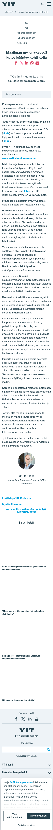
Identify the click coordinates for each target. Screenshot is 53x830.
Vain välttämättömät (14, 816)
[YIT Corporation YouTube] (37, 719)
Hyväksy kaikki (38, 816)
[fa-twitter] (21, 63)
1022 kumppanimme (21, 782)
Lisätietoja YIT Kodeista (16, 498)
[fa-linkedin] (26, 63)
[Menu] (48, 4)
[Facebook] (16, 63)
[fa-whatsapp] (32, 63)
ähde (6, 133)
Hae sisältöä (27, 742)
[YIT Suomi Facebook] (16, 719)
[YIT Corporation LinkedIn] (30, 719)
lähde (6, 140)
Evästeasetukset (26, 825)
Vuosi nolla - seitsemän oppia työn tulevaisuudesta (26, 510)
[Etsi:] (48, 749)
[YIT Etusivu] (8, 4)
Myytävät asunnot (12, 504)
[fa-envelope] (37, 63)
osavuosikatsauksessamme (18, 158)
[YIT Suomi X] (23, 719)
